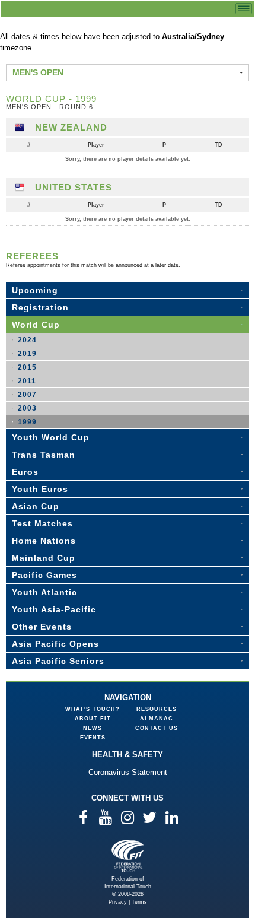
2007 (27, 394)
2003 (27, 408)
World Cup (36, 324)
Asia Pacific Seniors (58, 661)
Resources (156, 709)
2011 (27, 381)
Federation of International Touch (127, 856)
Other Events (42, 626)
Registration (40, 307)
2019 (27, 354)
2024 (27, 340)
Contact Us (156, 728)
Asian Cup (35, 506)
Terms (139, 902)
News (92, 728)
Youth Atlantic (44, 592)
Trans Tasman (43, 454)
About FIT (93, 719)
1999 (27, 422)
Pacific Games (44, 575)
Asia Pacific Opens (55, 644)
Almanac (156, 719)
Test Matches (42, 523)
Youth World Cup (51, 437)
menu (243, 8)
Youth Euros (40, 489)
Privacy (118, 902)
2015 (27, 367)
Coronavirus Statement (127, 772)
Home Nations (44, 540)
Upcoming (35, 290)
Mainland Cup (43, 558)
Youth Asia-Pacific (54, 609)
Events (93, 738)
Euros (25, 472)
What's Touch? (92, 709)
